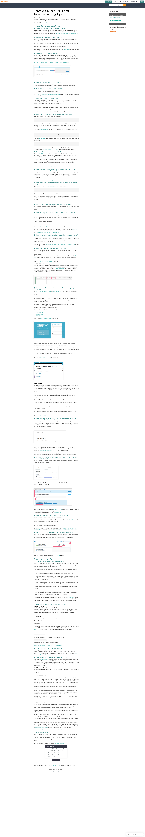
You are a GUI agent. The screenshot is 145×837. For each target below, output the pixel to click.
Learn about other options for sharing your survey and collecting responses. (51, 62)
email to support (72, 602)
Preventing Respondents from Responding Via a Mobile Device (60, 244)
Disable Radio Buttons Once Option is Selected (48, 232)
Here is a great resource (45, 450)
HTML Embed (39, 316)
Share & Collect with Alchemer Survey (31, 5)
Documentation (7, 5)
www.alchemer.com (41, 634)
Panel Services (67, 49)
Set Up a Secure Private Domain (50, 149)
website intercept (57, 291)
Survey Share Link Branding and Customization (49, 94)
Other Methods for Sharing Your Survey (50, 5)
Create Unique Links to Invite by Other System (49, 180)
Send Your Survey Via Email (57, 166)
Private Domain (42, 138)
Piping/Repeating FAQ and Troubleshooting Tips (55, 752)
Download (54, 765)
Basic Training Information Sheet (116, 17)
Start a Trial (108, 1)
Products (117, 1)
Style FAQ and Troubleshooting (52, 756)
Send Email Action (57, 509)
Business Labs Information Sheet (116, 19)
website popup (47, 291)
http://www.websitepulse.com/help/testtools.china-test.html (48, 645)
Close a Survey (56, 555)
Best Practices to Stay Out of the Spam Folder (53, 730)
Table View (64, 535)
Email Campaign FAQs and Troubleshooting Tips (55, 754)
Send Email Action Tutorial (41, 727)
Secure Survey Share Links (44, 111)
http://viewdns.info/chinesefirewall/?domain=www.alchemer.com (48, 644)
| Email (58, 765)
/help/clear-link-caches (60, 743)
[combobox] (116, 5)
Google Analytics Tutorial (46, 261)
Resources (134, 1)
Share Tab (45, 22)
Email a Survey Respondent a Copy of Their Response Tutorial (62, 529)
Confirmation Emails (58, 512)
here (43, 50)
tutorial (39, 202)
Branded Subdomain (43, 129)
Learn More (112, 31)
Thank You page (72, 519)
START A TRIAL (56, 760)
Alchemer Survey (16, 5)
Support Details (70, 597)
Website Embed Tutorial (46, 318)
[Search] (124, 5)
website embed (39, 291)
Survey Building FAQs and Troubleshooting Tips (55, 748)
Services (125, 1)
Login (142, 1)
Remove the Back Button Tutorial (48, 226)
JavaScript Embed (40, 314)
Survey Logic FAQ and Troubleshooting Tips (54, 750)
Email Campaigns (43, 153)
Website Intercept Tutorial (46, 415)
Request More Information (115, 20)
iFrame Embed (39, 312)
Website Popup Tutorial (45, 357)
